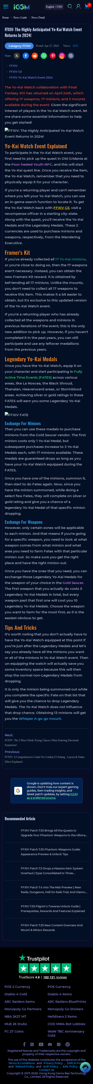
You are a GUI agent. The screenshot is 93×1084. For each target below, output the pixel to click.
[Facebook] (26, 56)
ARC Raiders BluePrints (67, 1002)
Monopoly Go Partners (23, 1009)
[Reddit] (35, 56)
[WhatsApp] (44, 56)
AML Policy (70, 1066)
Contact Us (46, 1070)
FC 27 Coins (14, 1031)
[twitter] (32, 1044)
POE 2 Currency (17, 987)
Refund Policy (24, 1066)
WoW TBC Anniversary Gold (66, 1033)
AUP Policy (50, 1066)
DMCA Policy (76, 1063)
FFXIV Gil (15, 71)
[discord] (50, 1044)
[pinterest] (67, 1044)
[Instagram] (62, 56)
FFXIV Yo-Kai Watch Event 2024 (31, 77)
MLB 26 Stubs (16, 1024)
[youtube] (41, 1044)
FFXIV (13, 65)
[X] (17, 56)
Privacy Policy (53, 1063)
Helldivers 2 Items (62, 1017)
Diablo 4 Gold (16, 994)
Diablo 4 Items (60, 994)
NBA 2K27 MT (15, 1017)
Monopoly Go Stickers (65, 1009)
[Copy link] (71, 56)
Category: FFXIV (20, 46)
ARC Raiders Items (20, 1002)
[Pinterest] (53, 56)
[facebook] (24, 1044)
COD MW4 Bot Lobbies (66, 1024)
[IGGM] (21, 7)
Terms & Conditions (21, 1063)
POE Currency (59, 987)
